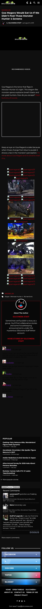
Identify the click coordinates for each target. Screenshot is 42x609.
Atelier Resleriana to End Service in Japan (19, 458)
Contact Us (19, 592)
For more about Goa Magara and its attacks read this (21, 155)
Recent (10, 487)
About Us (8, 592)
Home (8, 590)
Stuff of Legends (16, 516)
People (4, 487)
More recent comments (10, 538)
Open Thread (18, 590)
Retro (12, 505)
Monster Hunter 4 (17, 296)
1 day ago (12, 512)
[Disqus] (21, 373)
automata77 (14, 494)
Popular (16, 487)
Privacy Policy (21, 595)
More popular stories (10, 480)
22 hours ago (10, 501)
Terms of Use (32, 592)
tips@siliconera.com (25, 606)
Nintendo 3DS (6, 10)
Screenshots (29, 296)
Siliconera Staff (14, 23)
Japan (8, 296)
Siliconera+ (31, 590)
